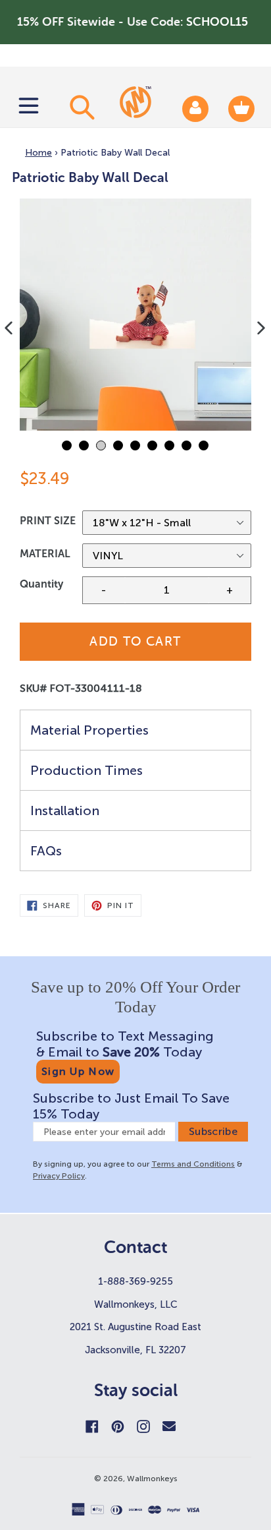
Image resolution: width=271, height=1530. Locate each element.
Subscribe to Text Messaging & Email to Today (125, 1044)
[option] (135, 315)
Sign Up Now (77, 1071)
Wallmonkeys (152, 1478)
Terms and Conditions (193, 1164)
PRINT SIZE (48, 520)
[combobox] (80, 106)
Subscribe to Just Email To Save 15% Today (131, 1106)
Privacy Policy (59, 1175)
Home (38, 152)
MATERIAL (45, 553)
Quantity (41, 584)
